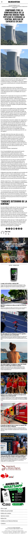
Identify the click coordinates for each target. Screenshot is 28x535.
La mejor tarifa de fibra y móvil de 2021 (10, 283)
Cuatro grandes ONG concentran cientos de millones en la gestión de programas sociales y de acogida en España (14, 456)
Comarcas (4, 6)
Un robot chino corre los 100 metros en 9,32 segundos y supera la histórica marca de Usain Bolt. (13, 334)
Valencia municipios (22, 6)
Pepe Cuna (7, 231)
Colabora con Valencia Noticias (9, 521)
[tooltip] (7, 229)
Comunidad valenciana (11, 6)
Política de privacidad (7, 511)
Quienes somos (5, 516)
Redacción (3, 518)
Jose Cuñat (13, 528)
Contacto (3, 523)
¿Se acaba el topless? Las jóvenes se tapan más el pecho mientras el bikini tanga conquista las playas (13, 365)
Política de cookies (6, 513)
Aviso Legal (4, 508)
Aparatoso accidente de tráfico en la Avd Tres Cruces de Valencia (13, 306)
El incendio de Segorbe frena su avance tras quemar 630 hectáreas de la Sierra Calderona (13, 426)
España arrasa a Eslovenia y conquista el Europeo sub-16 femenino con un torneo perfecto (13, 395)
